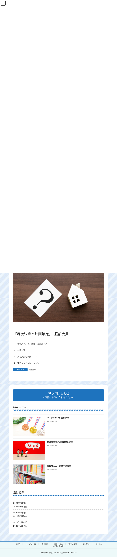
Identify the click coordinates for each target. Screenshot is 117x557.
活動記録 (32, 369)
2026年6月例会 (20, 516)
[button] (58, 395)
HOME (17, 544)
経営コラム (58, 544)
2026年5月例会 (20, 525)
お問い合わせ (58, 545)
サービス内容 (31, 544)
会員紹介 (45, 544)
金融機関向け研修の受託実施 (60, 441)
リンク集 (98, 544)
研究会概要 (72, 544)
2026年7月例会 (20, 506)
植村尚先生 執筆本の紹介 (59, 465)
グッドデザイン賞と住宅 (58, 418)
